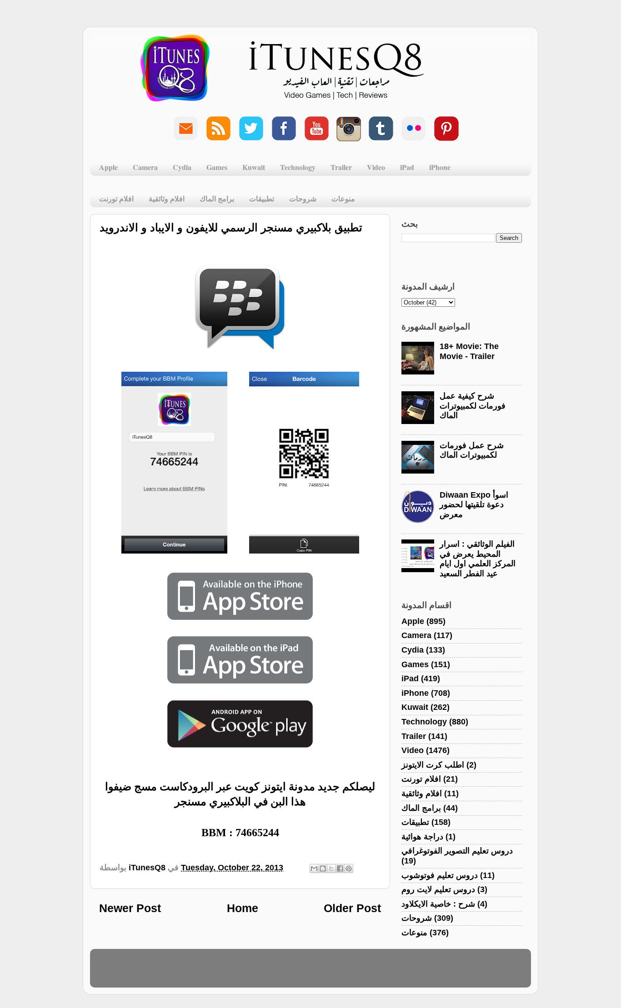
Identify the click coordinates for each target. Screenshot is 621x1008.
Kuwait (253, 167)
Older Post (352, 908)
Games (216, 167)
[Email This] (314, 868)
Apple (108, 167)
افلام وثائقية (167, 198)
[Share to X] (331, 868)
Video (376, 167)
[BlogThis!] (322, 868)
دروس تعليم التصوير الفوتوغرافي (457, 850)
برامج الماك (217, 198)
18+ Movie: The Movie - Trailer (469, 351)
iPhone (440, 167)
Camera (145, 167)
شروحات (302, 198)
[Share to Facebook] (340, 868)
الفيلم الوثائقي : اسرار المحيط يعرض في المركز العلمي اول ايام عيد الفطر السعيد (478, 558)
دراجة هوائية (422, 836)
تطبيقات (261, 198)
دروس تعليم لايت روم (438, 889)
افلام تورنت (116, 198)
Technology (298, 167)
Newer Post (130, 908)
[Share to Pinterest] (348, 868)
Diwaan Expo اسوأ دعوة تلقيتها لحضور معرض (474, 504)
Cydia (182, 167)
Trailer (341, 167)
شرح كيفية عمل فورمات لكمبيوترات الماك (473, 405)
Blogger (354, 972)
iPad (407, 167)
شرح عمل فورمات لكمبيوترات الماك (472, 450)
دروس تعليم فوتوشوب (439, 875)
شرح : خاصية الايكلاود (438, 903)
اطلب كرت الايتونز (432, 764)
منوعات (343, 198)
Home (242, 908)
